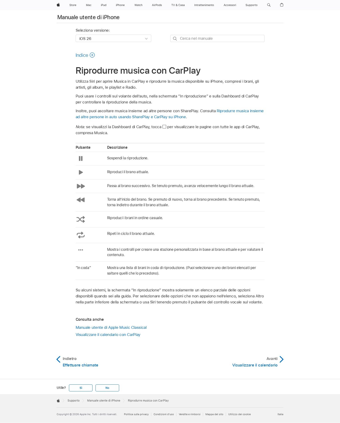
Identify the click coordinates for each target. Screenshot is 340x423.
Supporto (74, 400)
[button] (268, 5)
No (107, 388)
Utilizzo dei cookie (239, 414)
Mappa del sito (214, 414)
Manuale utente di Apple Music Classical (111, 327)
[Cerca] (175, 38)
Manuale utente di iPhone (88, 17)
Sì (81, 388)
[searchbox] (217, 38)
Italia (280, 414)
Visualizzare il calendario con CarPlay (108, 334)
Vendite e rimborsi (190, 414)
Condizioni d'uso (164, 414)
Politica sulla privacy (136, 414)
